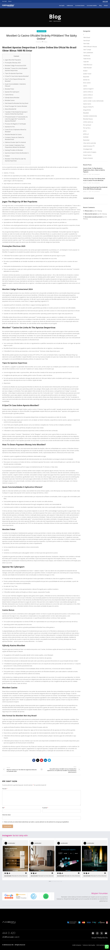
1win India (86, 43)
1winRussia (86, 56)
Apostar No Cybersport (12, 92)
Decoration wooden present (94, 217)
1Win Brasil (86, 37)
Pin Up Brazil (87, 125)
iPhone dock (88, 211)
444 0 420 (105, 1)
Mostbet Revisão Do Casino (13, 134)
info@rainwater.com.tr (10, 936)
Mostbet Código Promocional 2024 (15, 65)
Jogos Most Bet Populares (13, 60)
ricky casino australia (89, 143)
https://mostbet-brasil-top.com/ (51, 216)
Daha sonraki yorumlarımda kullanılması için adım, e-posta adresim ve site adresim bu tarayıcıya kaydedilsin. (36, 822)
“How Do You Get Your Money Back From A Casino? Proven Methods (94, 179)
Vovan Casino (87, 155)
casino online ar (88, 95)
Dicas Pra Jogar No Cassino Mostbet (16, 106)
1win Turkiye (87, 49)
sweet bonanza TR (88, 146)
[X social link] (37, 760)
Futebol (7, 156)
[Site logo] (8, 5)
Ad (3, 808)
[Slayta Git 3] (51, 881)
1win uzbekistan (88, 52)
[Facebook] (93, 933)
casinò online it (87, 98)
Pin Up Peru (86, 128)
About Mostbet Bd (10, 109)
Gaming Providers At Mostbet (14, 150)
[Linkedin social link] (45, 760)
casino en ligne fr (88, 89)
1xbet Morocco (87, 65)
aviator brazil (87, 74)
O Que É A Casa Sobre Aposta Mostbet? (17, 76)
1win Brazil (86, 40)
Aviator (85, 71)
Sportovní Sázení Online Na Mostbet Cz (17, 153)
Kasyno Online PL (88, 107)
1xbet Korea (87, 59)
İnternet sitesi (6, 815)
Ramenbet (86, 140)
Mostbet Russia (88, 119)
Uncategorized (57, 21)
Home (50, 21)
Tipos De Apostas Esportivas (13, 73)
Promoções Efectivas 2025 (13, 63)
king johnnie (87, 110)
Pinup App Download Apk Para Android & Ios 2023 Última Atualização (95, 188)
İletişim (10, 1)
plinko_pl (86, 134)
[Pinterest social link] (41, 760)
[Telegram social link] (49, 760)
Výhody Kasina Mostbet (12, 97)
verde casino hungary (89, 152)
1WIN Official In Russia (90, 46)
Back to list (41, 769)
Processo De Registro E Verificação (15, 124)
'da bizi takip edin (15, 835)
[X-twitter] (101, 933)
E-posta (45, 808)
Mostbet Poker (9, 89)
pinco (84, 131)
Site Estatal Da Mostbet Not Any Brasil (16, 103)
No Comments (96, 174)
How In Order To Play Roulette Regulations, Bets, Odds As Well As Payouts (94, 170)
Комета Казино (88, 158)
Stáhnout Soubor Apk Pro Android (15, 142)
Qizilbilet (85, 137)
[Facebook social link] (33, 760)
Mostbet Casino (10, 100)
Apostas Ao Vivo (10, 127)
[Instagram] (97, 933)
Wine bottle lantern (91, 214)
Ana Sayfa (4, 1)
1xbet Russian (87, 68)
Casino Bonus (9, 95)
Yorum (4, 789)
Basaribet (86, 77)
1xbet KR (85, 62)
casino (85, 86)
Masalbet (86, 113)
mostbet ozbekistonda (90, 116)
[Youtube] (106, 933)
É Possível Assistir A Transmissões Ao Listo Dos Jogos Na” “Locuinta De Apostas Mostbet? (16, 119)
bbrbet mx (86, 80)
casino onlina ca (88, 92)
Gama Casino (87, 104)
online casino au (88, 122)
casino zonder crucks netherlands (93, 101)
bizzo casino (87, 83)
